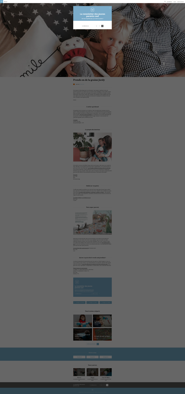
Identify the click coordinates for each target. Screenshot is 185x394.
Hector (5, 1)
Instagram (105, 357)
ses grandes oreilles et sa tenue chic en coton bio (99, 168)
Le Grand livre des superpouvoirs (80, 248)
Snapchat (92, 357)
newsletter (169, 1)
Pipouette (75, 175)
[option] (92, 40)
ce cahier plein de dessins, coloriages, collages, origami (91, 192)
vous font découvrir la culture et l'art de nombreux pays (95, 264)
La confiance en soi (82, 197)
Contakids (75, 120)
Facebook (79, 357)
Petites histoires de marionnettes (80, 268)
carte (174, 1)
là (79, 179)
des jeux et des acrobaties (86, 114)
